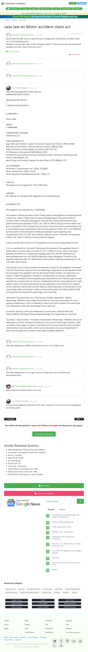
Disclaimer (43, 637)
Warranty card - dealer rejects (62, 532)
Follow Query (14, 51)
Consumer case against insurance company (27, 452)
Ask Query (45, 485)
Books (34, 9)
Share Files (49, 628)
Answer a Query (43, 607)
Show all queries (16, 607)
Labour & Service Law (72, 589)
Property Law (46, 592)
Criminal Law (47, 589)
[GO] (80, 501)
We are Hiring (14, 637)
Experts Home (17, 600)
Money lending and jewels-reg (62, 522)
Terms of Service (33, 637)
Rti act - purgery (15, 455)
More (77, 9)
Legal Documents (11, 592)
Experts (27, 625)
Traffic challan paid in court (61, 527)
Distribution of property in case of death (25, 474)
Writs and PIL (45, 9)
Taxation (57, 592)
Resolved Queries (70, 607)
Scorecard (48, 621)
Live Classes (14, 9)
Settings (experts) (70, 603)
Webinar (69, 628)
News (27, 621)
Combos (25, 9)
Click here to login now (44, 434)
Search (43, 600)
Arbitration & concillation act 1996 (23, 469)
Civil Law (21, 589)
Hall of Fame (70, 600)
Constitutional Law (33, 589)
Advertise (23, 637)
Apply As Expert (16, 603)
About (6, 637)
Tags (67, 625)
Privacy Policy (8, 640)
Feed (26, 628)
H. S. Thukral (16, 88)
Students (66, 592)
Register (82, 3)
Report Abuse (75, 54)
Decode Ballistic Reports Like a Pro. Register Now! (44, 13)
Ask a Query (43, 603)
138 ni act (55, 558)
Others (74, 592)
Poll (46, 625)
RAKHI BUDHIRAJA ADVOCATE (24, 386)
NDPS (56, 9)
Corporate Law (10, 589)
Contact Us (17, 640)
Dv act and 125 (14, 463)
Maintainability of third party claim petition (26, 449)
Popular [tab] (51, 509)
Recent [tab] (62, 509)
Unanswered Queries (44, 493)
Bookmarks (49, 632)
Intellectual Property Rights (29, 592)
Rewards (69, 621)
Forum (6, 625)
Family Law (58, 589)
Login (73, 3)
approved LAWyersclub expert (45, 425)
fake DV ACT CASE (15, 458)
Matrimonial (67, 9)
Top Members (29, 632)
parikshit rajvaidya (19, 35)
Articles (6, 621)
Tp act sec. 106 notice (17, 466)
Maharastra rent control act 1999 (22, 471)
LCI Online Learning (72, 632)
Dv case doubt (14, 460)
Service (54, 570)
